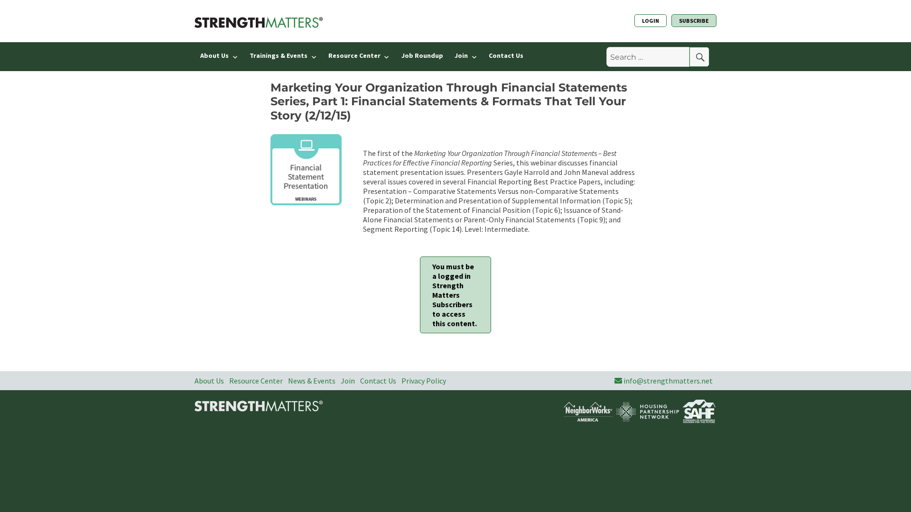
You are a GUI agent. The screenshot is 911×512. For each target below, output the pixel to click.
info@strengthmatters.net (668, 380)
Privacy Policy (423, 380)
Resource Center (354, 55)
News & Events (311, 380)
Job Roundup (422, 55)
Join (461, 55)
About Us (214, 55)
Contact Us (506, 55)
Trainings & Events (278, 55)
